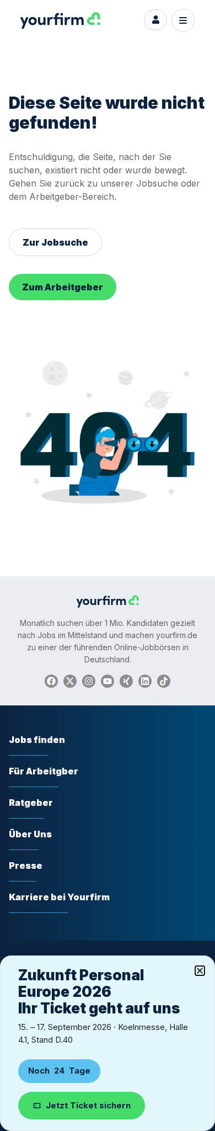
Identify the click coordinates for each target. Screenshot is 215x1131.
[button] (200, 971)
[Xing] (126, 681)
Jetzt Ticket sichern (88, 1105)
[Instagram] (88, 681)
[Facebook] (51, 681)
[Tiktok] (163, 681)
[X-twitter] (70, 681)
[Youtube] (107, 681)
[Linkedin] (145, 681)
